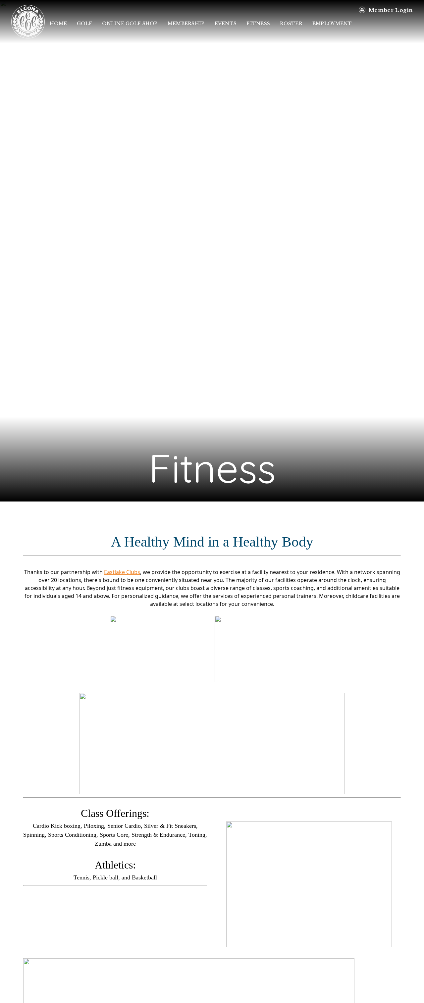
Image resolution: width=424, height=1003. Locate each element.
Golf (84, 23)
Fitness (258, 23)
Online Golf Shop (129, 23)
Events (226, 23)
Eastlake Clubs (122, 572)
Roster (291, 23)
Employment (332, 23)
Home (58, 23)
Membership (186, 23)
